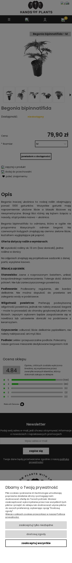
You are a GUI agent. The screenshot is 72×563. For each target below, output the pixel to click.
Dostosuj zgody (36, 534)
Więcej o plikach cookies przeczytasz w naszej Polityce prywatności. (35, 516)
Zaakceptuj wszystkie (36, 543)
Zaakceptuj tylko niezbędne (36, 525)
